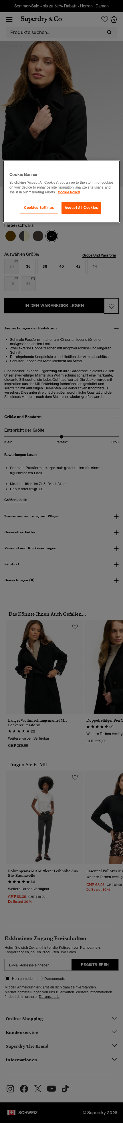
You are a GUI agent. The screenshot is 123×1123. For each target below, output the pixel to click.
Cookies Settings (39, 208)
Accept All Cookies (81, 208)
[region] (61, 191)
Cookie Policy (69, 192)
